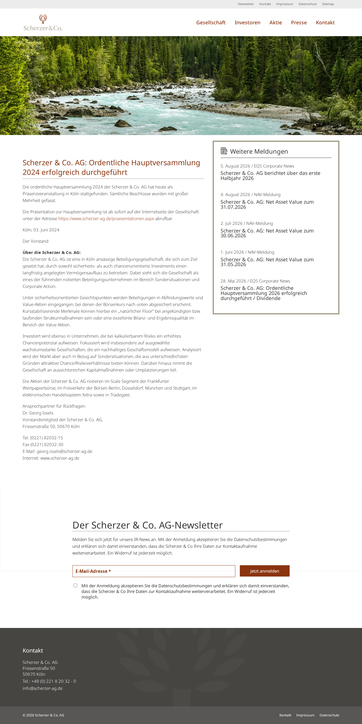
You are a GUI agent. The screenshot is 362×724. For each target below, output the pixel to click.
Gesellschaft (211, 22)
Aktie (276, 22)
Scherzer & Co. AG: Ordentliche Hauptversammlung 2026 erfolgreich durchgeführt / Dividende (264, 292)
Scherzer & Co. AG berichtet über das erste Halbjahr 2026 (270, 175)
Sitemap (328, 4)
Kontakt (265, 4)
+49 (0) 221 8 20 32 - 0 (53, 681)
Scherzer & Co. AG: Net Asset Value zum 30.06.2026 (267, 233)
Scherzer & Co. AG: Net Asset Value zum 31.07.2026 (267, 204)
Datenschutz (308, 4)
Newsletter (246, 4)
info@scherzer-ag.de (43, 688)
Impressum (284, 4)
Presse (299, 22)
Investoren (247, 22)
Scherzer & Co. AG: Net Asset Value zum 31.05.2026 (267, 262)
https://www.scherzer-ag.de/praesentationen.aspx (106, 218)
